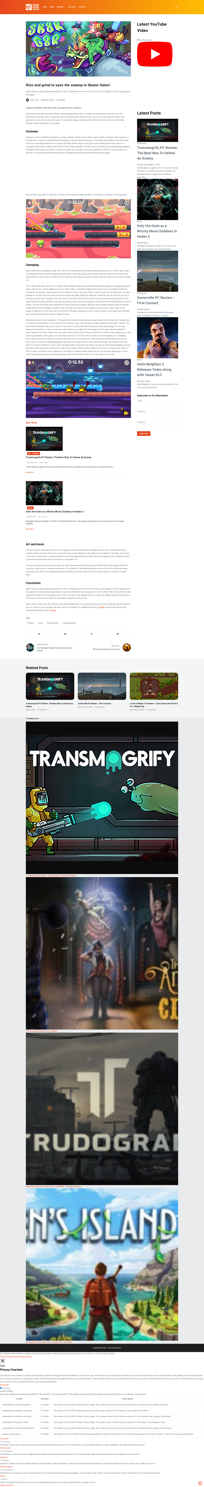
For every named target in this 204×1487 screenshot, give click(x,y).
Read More (30, 472)
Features (72, 7)
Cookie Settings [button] (18, 1356)
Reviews (60, 7)
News (52, 7)
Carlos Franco (145, 381)
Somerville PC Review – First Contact (94, 703)
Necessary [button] (4, 1385)
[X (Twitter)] (65, 634)
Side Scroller (52, 623)
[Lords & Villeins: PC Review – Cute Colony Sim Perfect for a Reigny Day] (154, 686)
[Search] (177, 7)
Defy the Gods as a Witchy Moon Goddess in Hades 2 (55, 511)
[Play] (154, 55)
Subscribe (143, 434)
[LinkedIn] (118, 634)
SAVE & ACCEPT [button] (7, 1485)
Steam (101, 607)
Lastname (141, 422)
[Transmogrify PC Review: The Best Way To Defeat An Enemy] (50, 686)
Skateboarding (68, 623)
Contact (82, 7)
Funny (30, 623)
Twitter (53, 610)
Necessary (6, 1388)
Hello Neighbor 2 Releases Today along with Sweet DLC (154, 369)
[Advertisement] (78, 173)
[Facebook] (39, 634)
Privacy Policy (6, 1356)
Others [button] (3, 1476)
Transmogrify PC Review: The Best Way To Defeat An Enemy (58, 457)
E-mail (139, 401)
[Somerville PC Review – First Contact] (102, 686)
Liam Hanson (33, 462)
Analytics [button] (4, 1457)
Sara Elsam (32, 517)
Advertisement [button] (6, 1467)
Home (45, 7)
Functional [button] (4, 1438)
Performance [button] (5, 1448)
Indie (40, 623)
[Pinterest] (92, 634)
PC (57, 100)
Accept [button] (29, 1356)
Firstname (141, 411)
